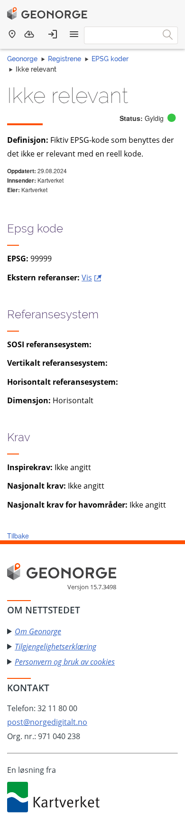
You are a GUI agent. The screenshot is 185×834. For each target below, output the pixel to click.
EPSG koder (110, 59)
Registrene (64, 59)
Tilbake (18, 535)
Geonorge (22, 59)
